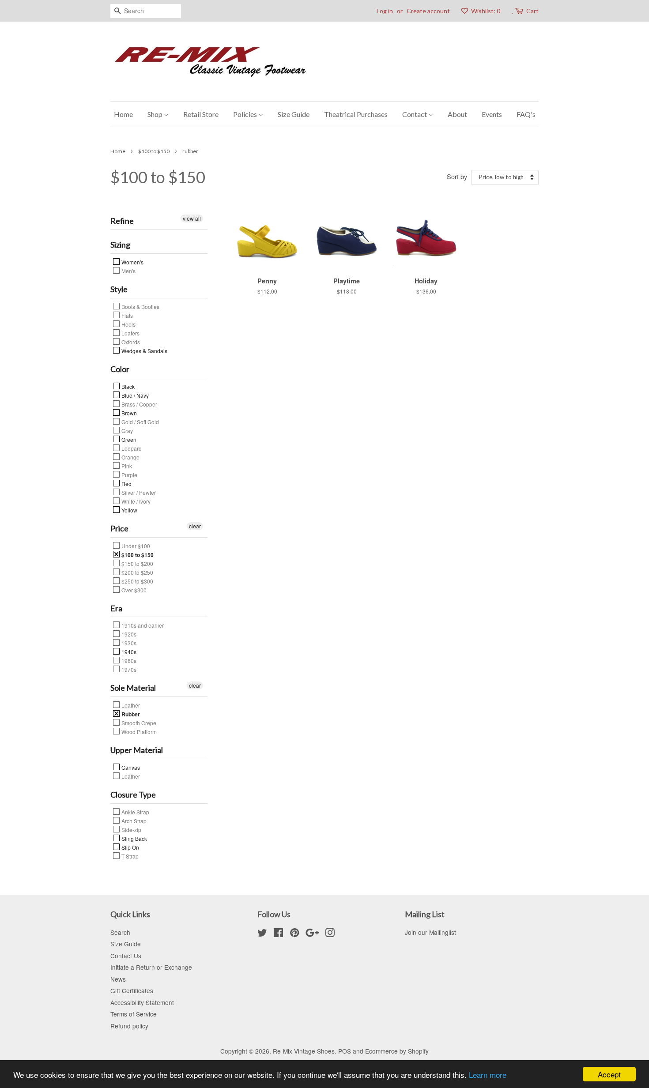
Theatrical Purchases (356, 114)
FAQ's (526, 114)
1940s (128, 651)
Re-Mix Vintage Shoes (304, 1051)
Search (120, 932)
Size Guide (293, 114)
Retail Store (201, 114)
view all (192, 218)
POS (344, 1051)
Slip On (129, 847)
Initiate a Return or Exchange (151, 967)
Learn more (487, 1074)
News (118, 979)
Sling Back (133, 838)
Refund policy (129, 1025)
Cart (532, 11)
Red (126, 483)
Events (492, 114)
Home (123, 114)
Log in (385, 11)
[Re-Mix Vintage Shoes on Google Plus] (312, 934)
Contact (415, 114)
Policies (245, 114)
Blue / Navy (134, 395)
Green (128, 439)
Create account (428, 11)
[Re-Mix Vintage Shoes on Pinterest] (294, 934)
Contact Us (125, 955)
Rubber (130, 713)
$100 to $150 (154, 151)
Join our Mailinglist (430, 932)
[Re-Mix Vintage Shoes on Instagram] (330, 934)
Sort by (457, 176)
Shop (155, 114)
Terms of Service (133, 1013)
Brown (128, 412)
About (457, 114)
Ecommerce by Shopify (397, 1051)
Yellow (128, 509)
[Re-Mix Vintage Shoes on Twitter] (262, 934)
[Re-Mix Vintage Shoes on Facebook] (278, 934)
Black (127, 386)
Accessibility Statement (142, 1002)
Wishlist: (485, 11)
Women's (131, 261)
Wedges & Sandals (143, 350)
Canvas (130, 767)
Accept (609, 1074)
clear (195, 526)
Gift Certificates (131, 990)
